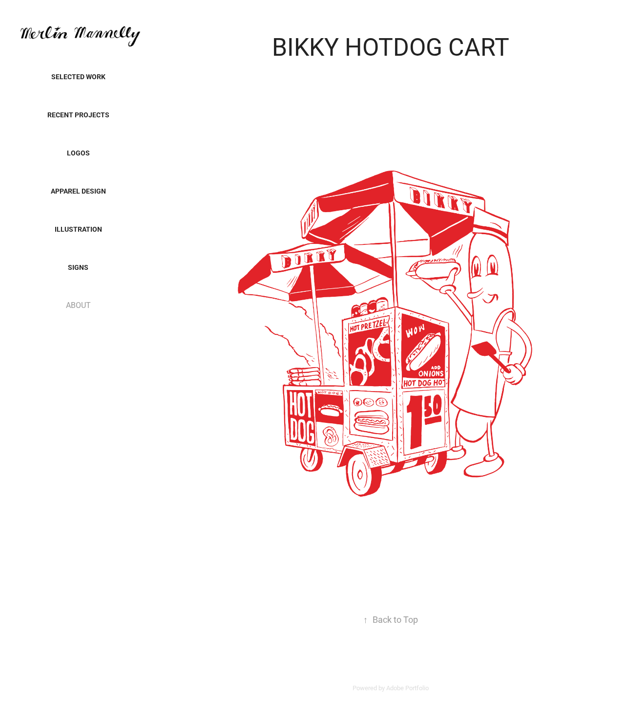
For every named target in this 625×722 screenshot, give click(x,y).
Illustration (78, 229)
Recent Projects (78, 114)
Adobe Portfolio (407, 687)
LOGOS (78, 152)
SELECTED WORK (78, 76)
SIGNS (78, 267)
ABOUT (78, 305)
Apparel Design (78, 191)
